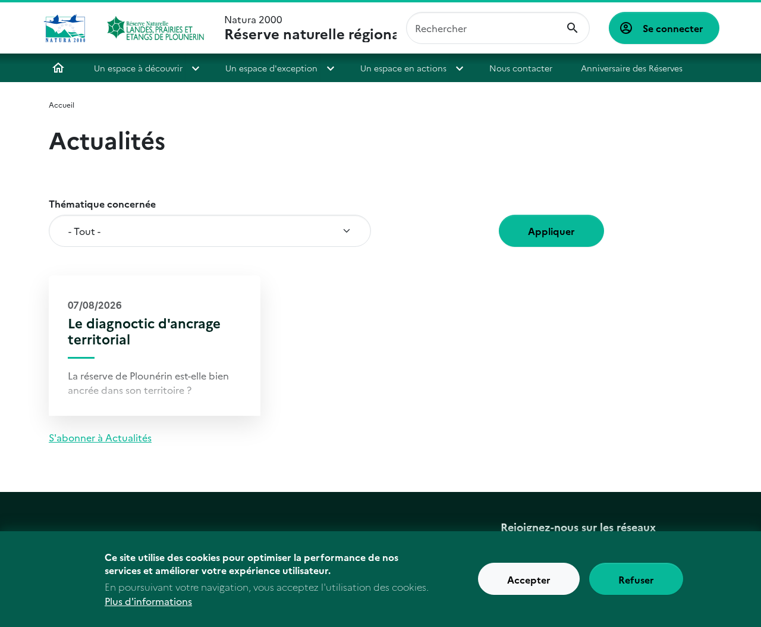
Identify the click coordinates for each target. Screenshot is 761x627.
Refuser (636, 579)
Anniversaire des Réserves (632, 68)
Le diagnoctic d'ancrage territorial (144, 331)
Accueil (58, 68)
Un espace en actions (403, 68)
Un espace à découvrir (138, 68)
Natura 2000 (310, 28)
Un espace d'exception (271, 68)
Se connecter (673, 28)
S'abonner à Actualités (100, 437)
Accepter (529, 579)
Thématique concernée (102, 203)
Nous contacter (520, 68)
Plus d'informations (148, 600)
